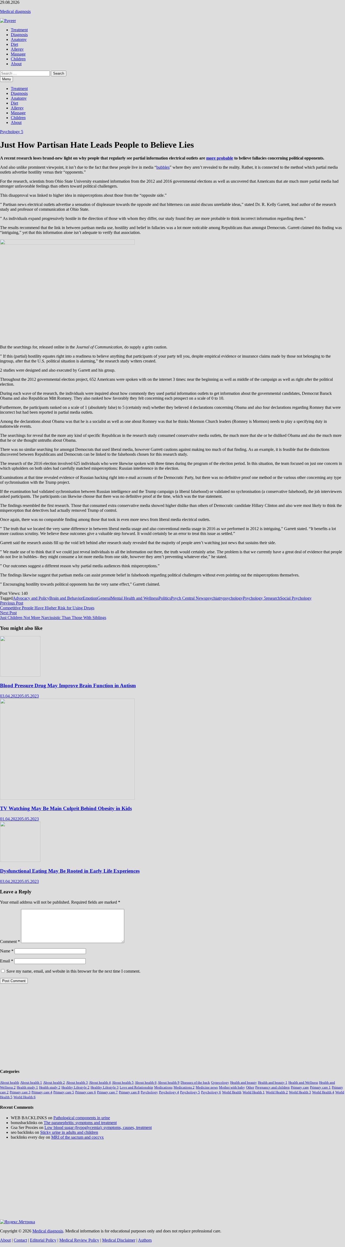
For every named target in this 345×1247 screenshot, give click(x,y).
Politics (164, 598)
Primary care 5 (63, 1092)
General (104, 598)
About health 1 (31, 1082)
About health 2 (54, 1082)
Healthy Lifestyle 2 (75, 1087)
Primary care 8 (129, 1092)
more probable (219, 158)
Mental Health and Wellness (134, 598)
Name (6, 951)
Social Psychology (296, 598)
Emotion (90, 598)
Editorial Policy (43, 1240)
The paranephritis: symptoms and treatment (80, 1122)
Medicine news (207, 1087)
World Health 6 (24, 1097)
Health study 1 (27, 1087)
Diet (14, 44)
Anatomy (19, 39)
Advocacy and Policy (31, 598)
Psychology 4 (169, 1092)
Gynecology (220, 1082)
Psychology (149, 1092)
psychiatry (214, 598)
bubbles (163, 167)
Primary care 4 (42, 1092)
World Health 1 (254, 1092)
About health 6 (146, 1082)
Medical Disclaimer (118, 1240)
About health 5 (123, 1082)
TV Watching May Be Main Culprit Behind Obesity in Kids (66, 808)
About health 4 (100, 1082)
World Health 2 (277, 1092)
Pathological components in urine (81, 1117)
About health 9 (169, 1082)
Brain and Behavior (66, 598)
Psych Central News (188, 598)
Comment (10, 941)
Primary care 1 (320, 1087)
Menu (6, 79)
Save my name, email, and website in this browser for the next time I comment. (73, 971)
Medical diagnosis (15, 11)
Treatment (19, 29)
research (273, 598)
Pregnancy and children (272, 1087)
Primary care (300, 1087)
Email (6, 961)
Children (18, 59)
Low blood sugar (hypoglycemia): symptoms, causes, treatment (98, 1127)
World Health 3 (300, 1092)
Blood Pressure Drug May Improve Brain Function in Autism (68, 685)
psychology (233, 598)
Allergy (17, 49)
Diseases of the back (195, 1082)
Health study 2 (49, 1087)
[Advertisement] (161, 1025)
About (16, 63)
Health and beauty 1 (272, 1082)
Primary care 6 (85, 1092)
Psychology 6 (211, 1092)
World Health (232, 1092)
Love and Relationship (136, 1087)
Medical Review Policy (79, 1240)
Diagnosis (19, 34)
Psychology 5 (11, 131)
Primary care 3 (20, 1092)
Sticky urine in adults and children (69, 1132)
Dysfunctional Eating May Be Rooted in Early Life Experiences (70, 871)
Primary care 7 (107, 1092)
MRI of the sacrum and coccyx (77, 1137)
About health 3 (77, 1082)
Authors (145, 1240)
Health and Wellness (303, 1082)
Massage (18, 54)
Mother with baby (232, 1087)
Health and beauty (243, 1082)
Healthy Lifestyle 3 (105, 1087)
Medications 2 (184, 1087)
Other (250, 1087)
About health (9, 1082)
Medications (163, 1087)
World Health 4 (323, 1092)
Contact (20, 1240)
